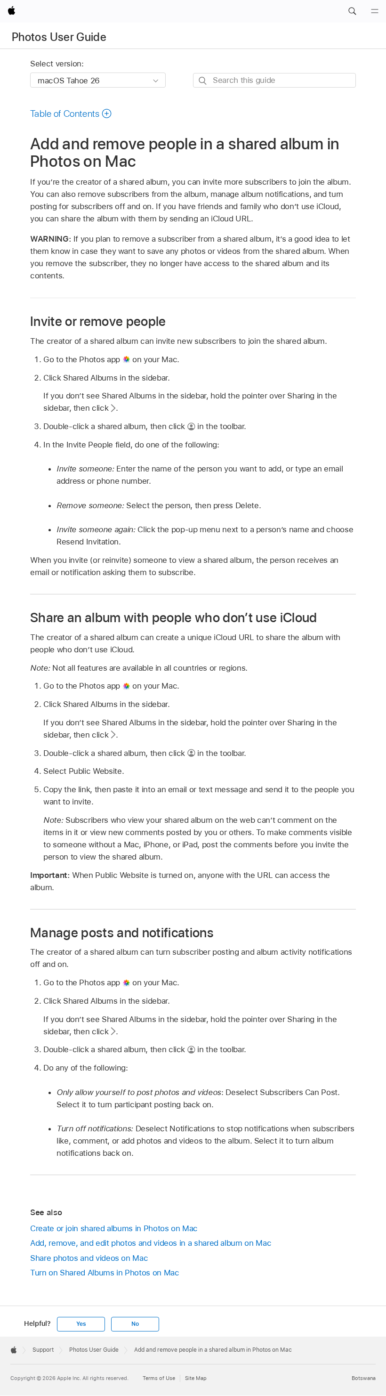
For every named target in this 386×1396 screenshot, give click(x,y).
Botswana (364, 1378)
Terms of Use (159, 1378)
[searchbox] (274, 80)
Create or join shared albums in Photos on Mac (114, 1228)
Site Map (196, 1378)
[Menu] (374, 11)
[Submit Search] (203, 81)
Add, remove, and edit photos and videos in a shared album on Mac (150, 1243)
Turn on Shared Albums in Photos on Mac (104, 1272)
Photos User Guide (59, 37)
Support (43, 1350)
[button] (352, 11)
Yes (81, 1324)
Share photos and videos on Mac (89, 1258)
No (135, 1324)
